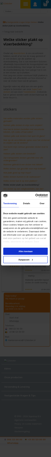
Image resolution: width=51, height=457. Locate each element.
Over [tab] (42, 203)
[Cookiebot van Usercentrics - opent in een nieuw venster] (36, 195)
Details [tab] (26, 203)
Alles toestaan (26, 251)
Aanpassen (23, 259)
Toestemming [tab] (10, 203)
